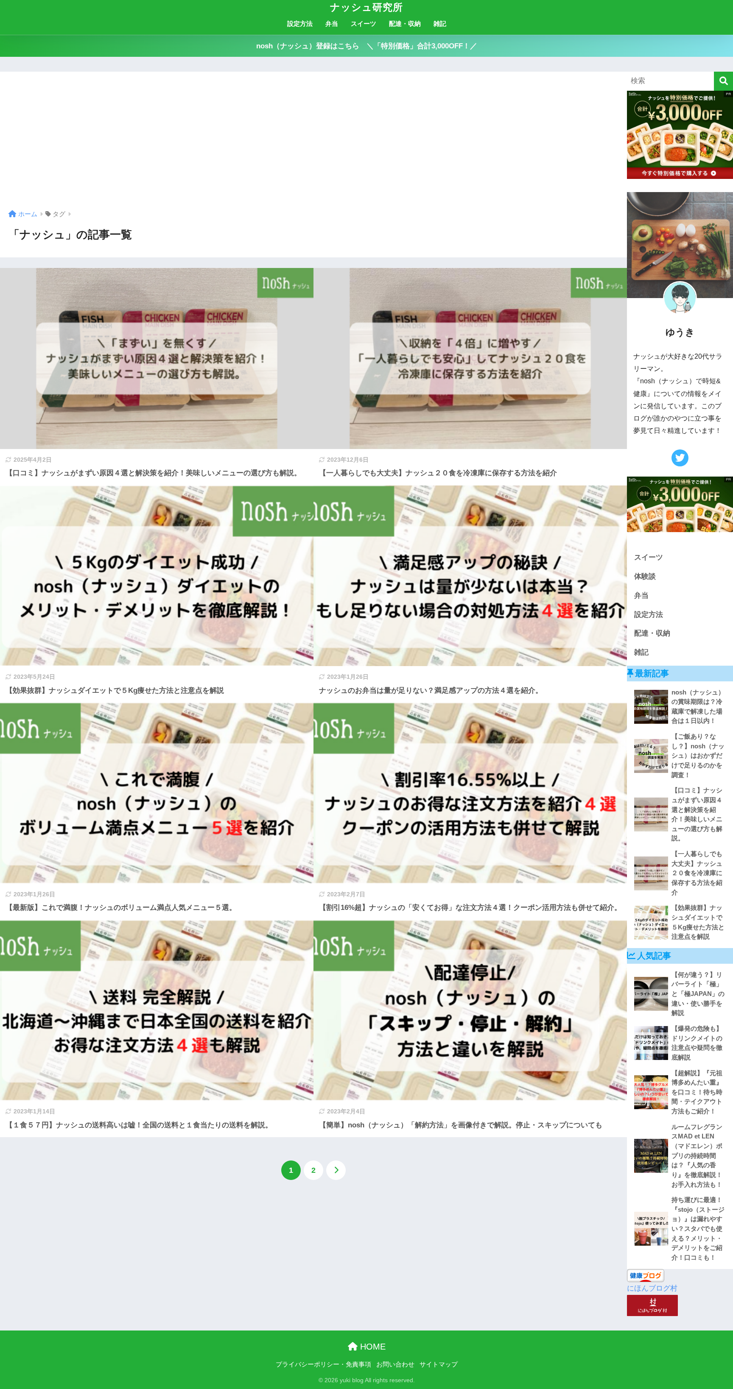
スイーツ (363, 23)
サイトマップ (439, 1364)
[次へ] (336, 1170)
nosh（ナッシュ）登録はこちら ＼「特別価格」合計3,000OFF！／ (366, 46)
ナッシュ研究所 (366, 7)
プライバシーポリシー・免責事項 (323, 1364)
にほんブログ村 (652, 1288)
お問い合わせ (395, 1364)
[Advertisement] (313, 143)
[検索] (723, 81)
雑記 (440, 23)
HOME (372, 1346)
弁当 (331, 23)
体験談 (645, 576)
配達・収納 (405, 23)
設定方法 (300, 23)
